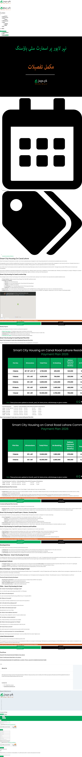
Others (3, 22)
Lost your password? (11, 724)
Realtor (3, 12)
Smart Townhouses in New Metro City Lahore (10, 657)
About (5, 24)
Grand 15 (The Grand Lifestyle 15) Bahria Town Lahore (12, 654)
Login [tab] (3, 716)
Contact (6, 23)
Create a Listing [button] (3, 31)
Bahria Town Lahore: (6, 331)
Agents (5, 16)
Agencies (6, 17)
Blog (3, 26)
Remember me (4, 724)
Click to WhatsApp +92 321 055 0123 (20, 323)
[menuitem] (5, 32)
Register (1, 747)
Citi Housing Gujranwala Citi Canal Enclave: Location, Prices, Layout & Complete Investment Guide (23, 659)
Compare (2, 714)
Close (5, 714)
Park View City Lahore (6, 335)
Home (3, 16)
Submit (1, 756)
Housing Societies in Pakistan (7, 256)
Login (1, 729)
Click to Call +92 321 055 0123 (61, 323)
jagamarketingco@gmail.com (9, 686)
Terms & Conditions (12, 742)
